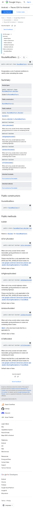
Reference (20, 22)
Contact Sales (5, 462)
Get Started (7, 12)
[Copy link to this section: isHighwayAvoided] (18, 274)
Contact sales (20, 12)
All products (4, 493)
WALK (3, 328)
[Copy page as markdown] (24, 57)
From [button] (9, 178)
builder (4, 116)
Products (9, 18)
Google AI (4, 490)
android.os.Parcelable (11, 178)
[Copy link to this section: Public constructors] (22, 196)
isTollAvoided (7, 163)
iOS (2, 446)
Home (2, 18)
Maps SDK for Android (7, 435)
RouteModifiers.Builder (10, 91)
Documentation (8, 20)
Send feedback (8, 29)
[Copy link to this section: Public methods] (18, 216)
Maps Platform (19, 2)
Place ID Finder (5, 432)
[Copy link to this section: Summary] (12, 80)
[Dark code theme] (30, 61)
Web (2, 449)
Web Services (5, 451)
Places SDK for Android (20, 7)
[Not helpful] (15, 25)
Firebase (3, 485)
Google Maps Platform (19, 18)
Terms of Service (6, 468)
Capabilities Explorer (7, 429)
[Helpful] (12, 25)
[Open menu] (3, 2)
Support (3, 465)
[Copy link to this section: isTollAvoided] (13, 339)
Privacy (9, 500)
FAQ (2, 427)
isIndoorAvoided (7, 150)
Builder (10, 119)
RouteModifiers (22, 64)
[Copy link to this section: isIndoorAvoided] (16, 308)
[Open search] (24, 2)
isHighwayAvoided (8, 136)
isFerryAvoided (7, 125)
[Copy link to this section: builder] (8, 222)
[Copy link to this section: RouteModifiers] (16, 201)
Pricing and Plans (6, 459)
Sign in (29, 2)
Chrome (3, 482)
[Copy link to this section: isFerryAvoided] (15, 239)
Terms (3, 500)
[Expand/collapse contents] (11, 34)
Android (4, 7)
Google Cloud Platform (7, 487)
